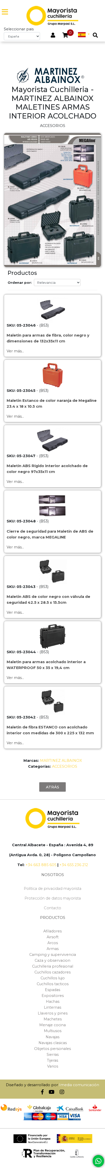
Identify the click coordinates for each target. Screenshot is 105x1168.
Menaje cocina (52, 1025)
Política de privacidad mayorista (52, 888)
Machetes (53, 1019)
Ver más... (15, 351)
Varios (52, 1066)
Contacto (52, 908)
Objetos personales (52, 1048)
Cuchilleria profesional (52, 966)
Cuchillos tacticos (53, 984)
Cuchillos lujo (53, 978)
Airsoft (53, 937)
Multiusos (52, 1031)
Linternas (52, 1007)
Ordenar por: (20, 282)
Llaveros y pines (53, 1013)
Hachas (52, 1001)
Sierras (53, 1054)
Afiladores (52, 931)
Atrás (52, 787)
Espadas (52, 989)
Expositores (53, 995)
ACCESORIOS (64, 766)
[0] (65, 35)
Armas (53, 948)
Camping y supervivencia (52, 954)
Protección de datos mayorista (52, 898)
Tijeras (52, 1060)
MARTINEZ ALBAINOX (61, 760)
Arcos (52, 943)
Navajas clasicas (52, 1043)
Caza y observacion (52, 960)
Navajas (52, 1037)
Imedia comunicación (79, 1085)
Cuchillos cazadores (52, 972)
